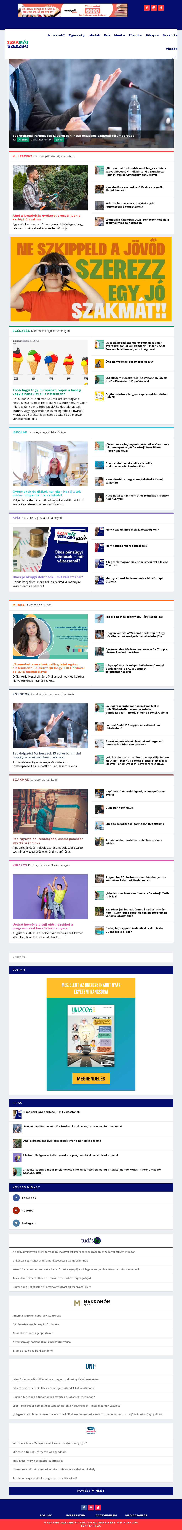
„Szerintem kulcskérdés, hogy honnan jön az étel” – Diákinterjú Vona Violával (136, 379)
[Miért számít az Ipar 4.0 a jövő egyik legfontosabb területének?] (99, 205)
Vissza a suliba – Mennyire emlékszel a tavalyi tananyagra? (50, 1443)
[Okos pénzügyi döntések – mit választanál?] (50, 549)
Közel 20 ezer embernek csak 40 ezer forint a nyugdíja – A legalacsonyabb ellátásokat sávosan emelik (76, 1269)
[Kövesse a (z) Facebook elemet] (147, 8)
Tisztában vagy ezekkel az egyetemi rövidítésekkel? (45, 1478)
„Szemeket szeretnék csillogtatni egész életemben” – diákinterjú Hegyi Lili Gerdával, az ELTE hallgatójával (49, 668)
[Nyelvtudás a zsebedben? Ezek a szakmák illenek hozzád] (99, 189)
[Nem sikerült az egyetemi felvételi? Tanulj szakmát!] (99, 481)
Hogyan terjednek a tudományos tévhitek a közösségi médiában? (54, 1397)
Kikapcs (152, 35)
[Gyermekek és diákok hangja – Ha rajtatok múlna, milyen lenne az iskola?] (50, 463)
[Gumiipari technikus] (99, 809)
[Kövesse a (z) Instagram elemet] (154, 8)
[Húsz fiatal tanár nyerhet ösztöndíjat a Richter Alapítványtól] (99, 497)
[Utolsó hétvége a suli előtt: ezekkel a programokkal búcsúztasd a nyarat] (50, 896)
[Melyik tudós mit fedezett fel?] (99, 547)
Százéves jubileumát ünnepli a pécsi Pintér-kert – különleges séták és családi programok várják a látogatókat (136, 913)
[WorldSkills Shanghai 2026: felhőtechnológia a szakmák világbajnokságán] (99, 221)
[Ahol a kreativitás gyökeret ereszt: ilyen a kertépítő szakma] (50, 187)
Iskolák (94, 35)
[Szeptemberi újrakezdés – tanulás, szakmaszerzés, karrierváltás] (99, 465)
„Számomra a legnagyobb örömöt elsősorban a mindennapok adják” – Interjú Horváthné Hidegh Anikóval (137, 447)
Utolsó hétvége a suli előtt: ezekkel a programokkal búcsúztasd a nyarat (43, 926)
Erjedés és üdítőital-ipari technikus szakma (135, 824)
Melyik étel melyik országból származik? (38, 1460)
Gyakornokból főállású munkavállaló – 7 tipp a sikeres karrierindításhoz (136, 651)
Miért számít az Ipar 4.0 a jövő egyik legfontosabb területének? (130, 205)
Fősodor (135, 35)
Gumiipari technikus (119, 807)
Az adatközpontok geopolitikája (33, 1333)
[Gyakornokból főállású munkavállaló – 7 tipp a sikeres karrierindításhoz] (99, 651)
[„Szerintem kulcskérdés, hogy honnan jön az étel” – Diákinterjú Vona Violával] (99, 379)
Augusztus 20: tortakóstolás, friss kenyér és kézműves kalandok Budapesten (136, 879)
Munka (119, 35)
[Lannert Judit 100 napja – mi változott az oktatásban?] (99, 726)
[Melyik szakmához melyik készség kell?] (99, 531)
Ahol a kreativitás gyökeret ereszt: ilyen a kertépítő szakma (62, 1140)
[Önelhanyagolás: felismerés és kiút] (99, 363)
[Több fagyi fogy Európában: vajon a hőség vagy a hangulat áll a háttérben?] (50, 362)
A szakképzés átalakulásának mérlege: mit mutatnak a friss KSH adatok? (135, 743)
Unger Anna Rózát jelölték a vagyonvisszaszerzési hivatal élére (52, 1287)
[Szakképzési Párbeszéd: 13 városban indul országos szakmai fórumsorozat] (50, 725)
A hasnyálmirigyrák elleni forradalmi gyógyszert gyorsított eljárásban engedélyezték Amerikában (74, 1252)
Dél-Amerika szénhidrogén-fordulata (36, 1324)
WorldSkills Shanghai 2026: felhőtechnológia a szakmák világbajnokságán (137, 221)
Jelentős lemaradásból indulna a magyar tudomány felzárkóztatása (56, 1379)
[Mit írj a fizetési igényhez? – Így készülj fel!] (99, 618)
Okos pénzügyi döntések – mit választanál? (48, 577)
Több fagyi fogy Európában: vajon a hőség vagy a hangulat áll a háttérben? (47, 392)
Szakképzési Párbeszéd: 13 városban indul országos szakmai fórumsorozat (73, 135)
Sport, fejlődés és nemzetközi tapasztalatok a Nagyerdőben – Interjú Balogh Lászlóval (67, 1405)
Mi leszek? (56, 35)
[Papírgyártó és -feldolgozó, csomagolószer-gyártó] (99, 793)
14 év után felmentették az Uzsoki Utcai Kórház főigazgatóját (52, 1278)
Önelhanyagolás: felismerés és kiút (129, 361)
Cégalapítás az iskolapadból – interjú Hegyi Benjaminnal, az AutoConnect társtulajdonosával (135, 668)
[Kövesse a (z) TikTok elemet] (161, 8)
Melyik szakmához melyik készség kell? (132, 529)
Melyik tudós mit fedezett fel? (126, 545)
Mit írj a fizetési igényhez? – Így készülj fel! (134, 616)
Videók (171, 49)
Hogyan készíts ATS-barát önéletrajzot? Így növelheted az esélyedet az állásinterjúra (135, 634)
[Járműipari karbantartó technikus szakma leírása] (99, 841)
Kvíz (107, 35)
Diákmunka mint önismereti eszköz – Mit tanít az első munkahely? (55, 1469)
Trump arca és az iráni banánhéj (33, 1350)
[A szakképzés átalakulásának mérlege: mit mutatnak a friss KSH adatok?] (99, 743)
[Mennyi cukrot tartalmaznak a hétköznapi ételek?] (99, 580)
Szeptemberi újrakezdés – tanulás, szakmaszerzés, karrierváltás (129, 465)
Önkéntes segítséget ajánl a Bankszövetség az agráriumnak (50, 1260)
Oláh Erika (23, 139)
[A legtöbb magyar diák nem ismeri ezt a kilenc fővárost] (99, 563)
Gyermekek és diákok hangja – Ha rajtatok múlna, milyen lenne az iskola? (47, 493)
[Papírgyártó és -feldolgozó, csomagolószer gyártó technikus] (50, 811)
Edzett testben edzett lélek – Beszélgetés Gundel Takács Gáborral (54, 1388)
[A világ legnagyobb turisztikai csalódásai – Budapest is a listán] (99, 930)
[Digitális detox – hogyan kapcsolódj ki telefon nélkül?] (99, 395)
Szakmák (170, 35)
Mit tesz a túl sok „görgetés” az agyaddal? (39, 1452)
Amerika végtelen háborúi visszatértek (37, 1315)
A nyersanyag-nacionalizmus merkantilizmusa (42, 1342)
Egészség (77, 35)
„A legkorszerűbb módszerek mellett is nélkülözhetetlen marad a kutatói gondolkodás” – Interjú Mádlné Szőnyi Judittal (137, 709)
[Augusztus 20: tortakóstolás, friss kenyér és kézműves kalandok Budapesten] (99, 878)
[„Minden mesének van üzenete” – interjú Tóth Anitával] (99, 895)
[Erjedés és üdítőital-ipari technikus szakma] (99, 825)
